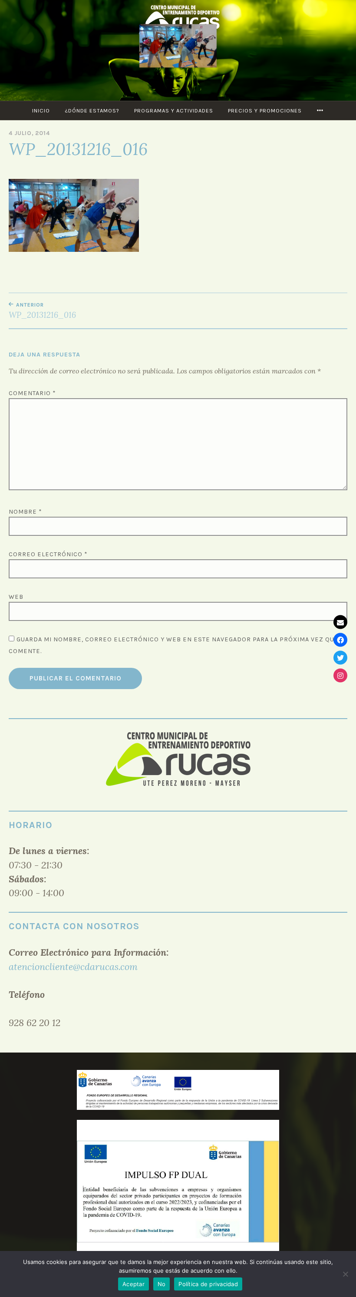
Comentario (32, 393)
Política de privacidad (208, 1283)
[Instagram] (340, 675)
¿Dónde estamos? (92, 110)
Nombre (25, 511)
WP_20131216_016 (42, 311)
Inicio (41, 110)
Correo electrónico (48, 554)
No (162, 1283)
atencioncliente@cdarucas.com (73, 966)
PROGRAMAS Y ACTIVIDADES (173, 110)
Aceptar (133, 1283)
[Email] (340, 622)
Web (16, 597)
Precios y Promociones (265, 110)
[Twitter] (340, 657)
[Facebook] (340, 640)
